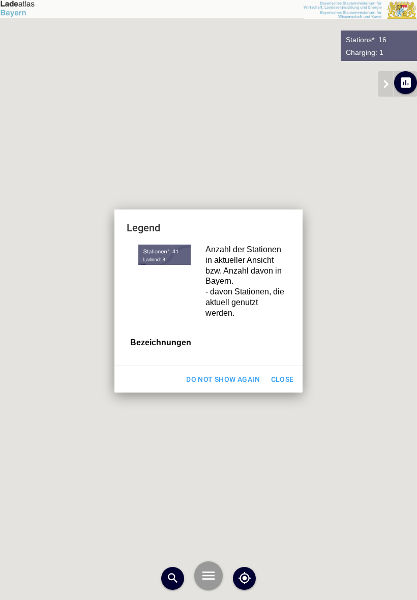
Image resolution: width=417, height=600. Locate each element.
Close (282, 379)
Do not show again (223, 379)
